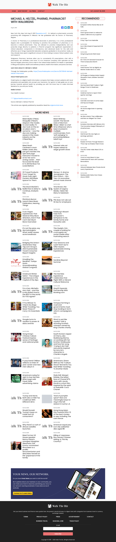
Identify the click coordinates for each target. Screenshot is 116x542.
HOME (14, 11)
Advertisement (74, 517)
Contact (90, 517)
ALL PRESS (32, 11)
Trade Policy (74, 521)
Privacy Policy (42, 517)
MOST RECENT (22, 11)
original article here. (56, 105)
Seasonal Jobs (58, 521)
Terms (26, 517)
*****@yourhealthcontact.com (21, 98)
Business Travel (42, 521)
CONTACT (41, 11)
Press (58, 517)
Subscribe (58, 534)
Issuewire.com (41, 33)
